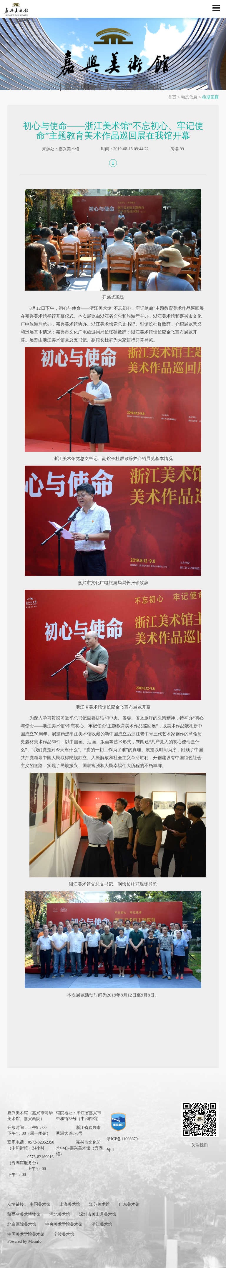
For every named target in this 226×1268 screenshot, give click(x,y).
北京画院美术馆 (21, 1224)
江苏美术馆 (99, 1204)
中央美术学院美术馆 (63, 1224)
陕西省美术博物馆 (23, 1214)
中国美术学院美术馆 (25, 1234)
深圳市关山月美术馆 (97, 1214)
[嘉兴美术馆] (113, 59)
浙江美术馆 (102, 1224)
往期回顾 (210, 97)
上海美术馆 (69, 1204)
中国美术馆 (40, 1204)
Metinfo (34, 1241)
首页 (172, 97)
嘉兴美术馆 (69, 149)
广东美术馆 (129, 1204)
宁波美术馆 (64, 1234)
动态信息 (189, 97)
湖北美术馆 (59, 1214)
